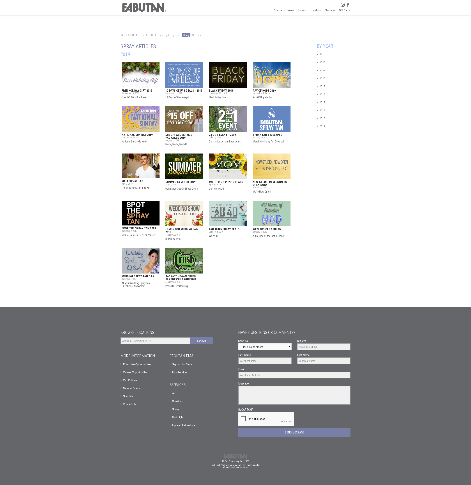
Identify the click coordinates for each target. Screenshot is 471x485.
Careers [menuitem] (302, 10)
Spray (186, 35)
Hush (154, 35)
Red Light (164, 35)
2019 (322, 86)
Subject (301, 341)
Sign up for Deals (182, 364)
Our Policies (130, 380)
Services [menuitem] (330, 10)
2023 (322, 62)
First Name (244, 355)
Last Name (303, 355)
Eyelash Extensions (183, 425)
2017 (322, 102)
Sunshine (197, 35)
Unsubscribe (179, 372)
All (137, 35)
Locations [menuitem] (316, 10)
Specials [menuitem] (279, 10)
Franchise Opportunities (137, 364)
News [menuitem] (290, 10)
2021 (322, 70)
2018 (322, 94)
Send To (243, 341)
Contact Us (129, 404)
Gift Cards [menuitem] (344, 10)
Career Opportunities (135, 372)
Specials (176, 35)
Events (144, 35)
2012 (322, 126)
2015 (322, 118)
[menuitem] (191, 364)
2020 (322, 78)
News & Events (132, 388)
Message (243, 383)
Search (201, 340)
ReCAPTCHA (245, 409)
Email (241, 369)
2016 (322, 110)
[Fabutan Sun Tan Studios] (144, 7)
